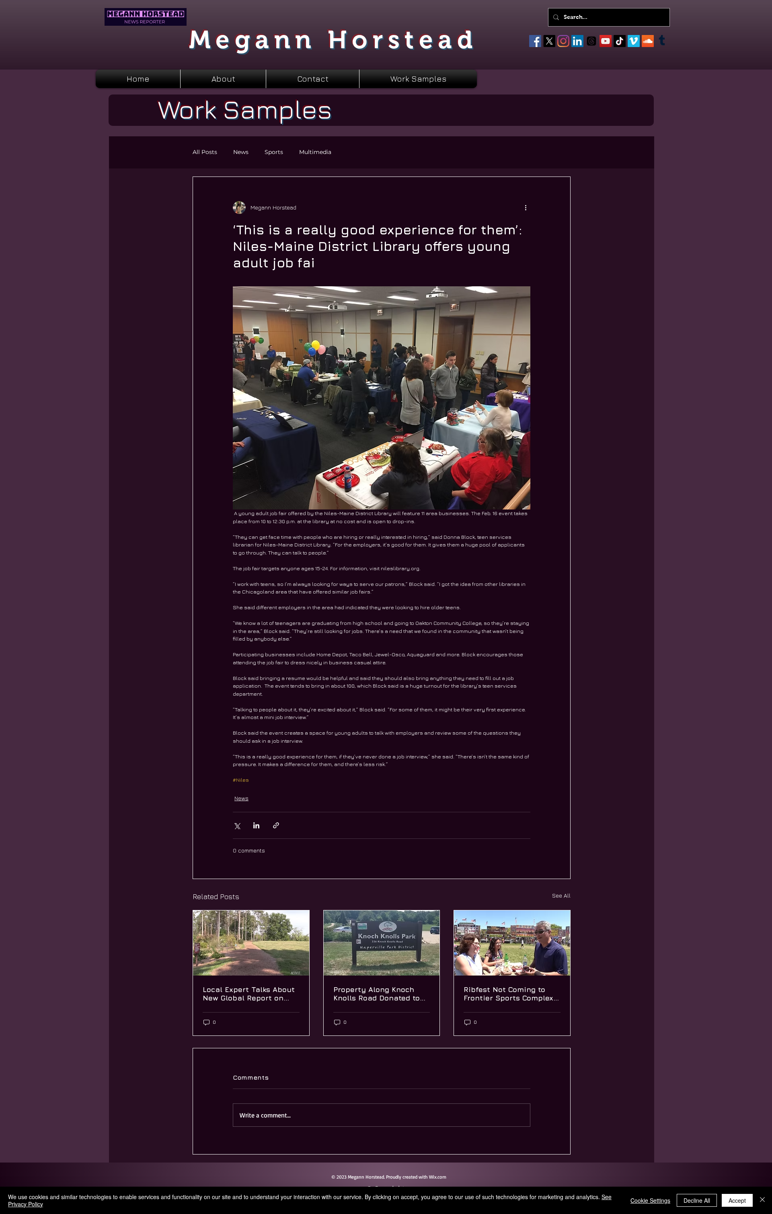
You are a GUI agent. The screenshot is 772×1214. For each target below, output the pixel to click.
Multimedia (315, 152)
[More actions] (525, 207)
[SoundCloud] (648, 41)
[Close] (762, 1200)
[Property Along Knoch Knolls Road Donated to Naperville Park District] (382, 943)
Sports (274, 152)
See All (561, 895)
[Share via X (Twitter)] (236, 825)
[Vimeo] (634, 41)
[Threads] (591, 41)
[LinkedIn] (577, 41)
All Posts (205, 152)
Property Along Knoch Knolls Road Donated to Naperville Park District (376, 993)
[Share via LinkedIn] (256, 825)
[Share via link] (276, 825)
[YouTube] (606, 41)
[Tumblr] (662, 41)
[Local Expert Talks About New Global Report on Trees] (251, 943)
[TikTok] (620, 41)
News (240, 152)
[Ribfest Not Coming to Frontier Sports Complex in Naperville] (512, 943)
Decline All (697, 1200)
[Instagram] (563, 41)
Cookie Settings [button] (650, 1200)
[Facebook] (535, 41)
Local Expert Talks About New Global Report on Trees (249, 993)
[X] (549, 41)
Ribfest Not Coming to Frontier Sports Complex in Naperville (508, 993)
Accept (737, 1200)
